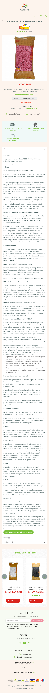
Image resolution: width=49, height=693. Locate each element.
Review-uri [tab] (8, 542)
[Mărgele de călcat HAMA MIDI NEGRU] (35, 571)
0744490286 (26, 654)
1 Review (29, 31)
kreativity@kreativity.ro (26, 657)
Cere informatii (34, 114)
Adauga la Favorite (14, 114)
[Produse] (3, 16)
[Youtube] (25, 643)
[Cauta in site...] (46, 16)
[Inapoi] (1, 21)
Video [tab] (7, 538)
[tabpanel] (24, 58)
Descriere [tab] (7, 149)
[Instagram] (29, 643)
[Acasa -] (24, 7)
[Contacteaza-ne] (35, 16)
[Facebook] (20, 643)
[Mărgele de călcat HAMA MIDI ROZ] (24, 58)
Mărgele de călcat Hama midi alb (13, 588)
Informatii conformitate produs (18, 532)
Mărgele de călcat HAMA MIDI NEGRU (36, 588)
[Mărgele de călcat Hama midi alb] (13, 571)
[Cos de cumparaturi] (40, 16)
